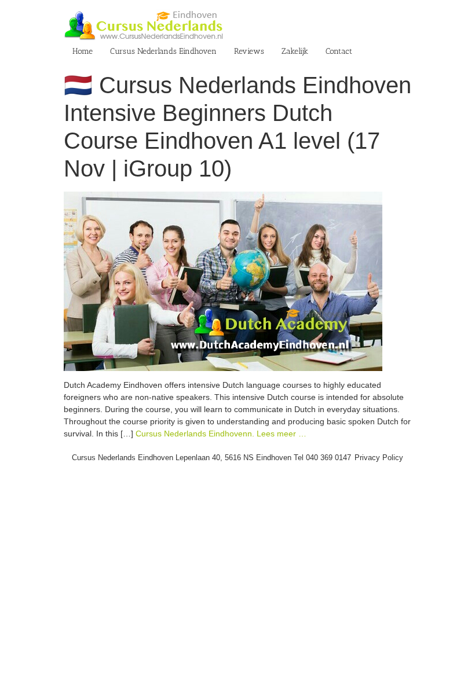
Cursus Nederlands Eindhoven (163, 51)
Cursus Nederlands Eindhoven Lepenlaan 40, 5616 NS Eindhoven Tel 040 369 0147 (211, 457)
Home (82, 51)
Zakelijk (295, 51)
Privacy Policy (379, 457)
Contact (339, 51)
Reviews (249, 51)
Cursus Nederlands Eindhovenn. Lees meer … (221, 433)
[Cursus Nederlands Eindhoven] (223, 197)
